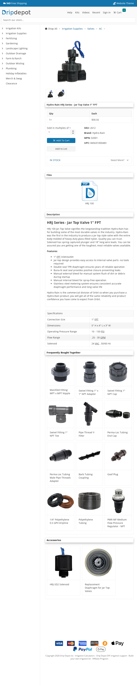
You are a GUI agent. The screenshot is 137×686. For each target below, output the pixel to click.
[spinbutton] (59, 132)
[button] (15, 3)
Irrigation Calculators (85, 655)
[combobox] (68, 20)
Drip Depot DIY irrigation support (111, 655)
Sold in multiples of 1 (59, 127)
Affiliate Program (100, 658)
